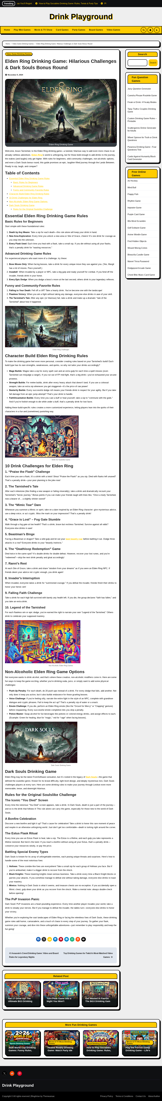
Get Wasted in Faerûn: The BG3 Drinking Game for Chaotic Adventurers (98, 1001)
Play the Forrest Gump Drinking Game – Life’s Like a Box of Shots (138, 1050)
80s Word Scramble (137, 221)
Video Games (113, 30)
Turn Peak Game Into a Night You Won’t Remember (59, 1001)
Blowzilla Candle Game (138, 255)
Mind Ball (132, 187)
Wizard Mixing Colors (137, 248)
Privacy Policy (106, 1096)
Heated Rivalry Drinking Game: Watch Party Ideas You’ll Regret (61, 1050)
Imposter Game (135, 208)
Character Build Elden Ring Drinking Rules (29, 194)
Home (7, 30)
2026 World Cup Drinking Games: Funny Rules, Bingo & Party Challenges (22, 1050)
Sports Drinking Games (20, 1043)
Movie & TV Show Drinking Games (60, 1042)
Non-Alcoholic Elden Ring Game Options (28, 201)
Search (142, 54)
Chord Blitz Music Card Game (141, 275)
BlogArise (35, 1096)
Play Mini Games (22, 30)
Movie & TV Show (43, 30)
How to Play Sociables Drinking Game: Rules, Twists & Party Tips (99, 1050)
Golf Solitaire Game (137, 228)
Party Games (78, 30)
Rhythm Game (134, 201)
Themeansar (48, 1096)
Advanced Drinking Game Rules (28, 186)
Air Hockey (133, 181)
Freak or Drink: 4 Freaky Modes (142, 102)
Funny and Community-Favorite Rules (31, 190)
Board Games (96, 30)
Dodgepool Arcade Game (139, 268)
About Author (154, 1096)
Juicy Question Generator (139, 89)
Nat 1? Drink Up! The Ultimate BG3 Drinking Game (20, 1001)
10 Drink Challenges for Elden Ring (26, 198)
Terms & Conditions (124, 1096)
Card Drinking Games (97, 1043)
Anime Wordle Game (137, 234)
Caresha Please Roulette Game (142, 95)
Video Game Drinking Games (18, 54)
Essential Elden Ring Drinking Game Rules (29, 178)
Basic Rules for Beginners (25, 182)
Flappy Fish (133, 194)
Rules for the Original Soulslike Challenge (33, 209)
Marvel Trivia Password (138, 261)
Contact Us (141, 1096)
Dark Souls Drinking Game (21, 205)
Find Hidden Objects (137, 241)
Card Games (62, 30)
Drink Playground (81, 16)
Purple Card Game (136, 214)
